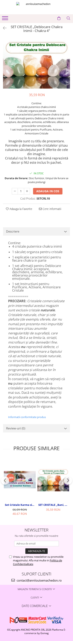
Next (66, 68)
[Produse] (5, 19)
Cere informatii (51, 209)
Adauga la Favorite (20, 209)
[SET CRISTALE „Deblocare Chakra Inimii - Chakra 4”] (36, 63)
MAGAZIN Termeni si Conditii (35, 589)
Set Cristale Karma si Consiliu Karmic (20, 505)
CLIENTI (35, 597)
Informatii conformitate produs (27, 417)
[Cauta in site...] (68, 18)
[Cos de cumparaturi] (59, 18)
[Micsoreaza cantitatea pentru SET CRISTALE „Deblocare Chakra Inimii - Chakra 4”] (15, 191)
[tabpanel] (36, 63)
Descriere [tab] (12, 231)
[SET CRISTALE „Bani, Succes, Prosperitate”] (53, 479)
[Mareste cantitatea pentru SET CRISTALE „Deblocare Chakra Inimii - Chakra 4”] (27, 191)
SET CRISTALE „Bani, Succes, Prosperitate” (53, 505)
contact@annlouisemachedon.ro (39, 580)
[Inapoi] (3, 28)
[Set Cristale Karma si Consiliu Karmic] (20, 479)
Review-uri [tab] (15, 428)
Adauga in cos (47, 191)
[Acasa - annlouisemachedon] (36, 7)
